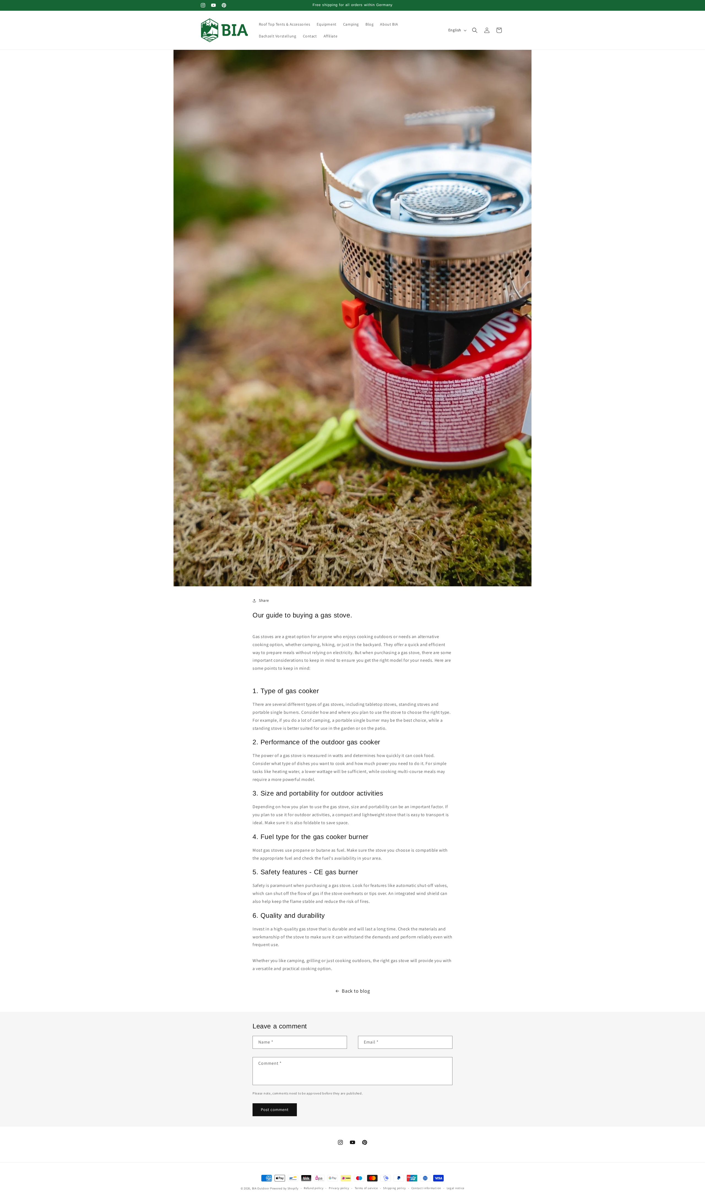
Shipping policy (394, 1188)
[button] (475, 30)
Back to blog (356, 991)
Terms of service (366, 1188)
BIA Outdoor (261, 1188)
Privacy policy (339, 1188)
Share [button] (264, 600)
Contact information (426, 1188)
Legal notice (455, 1188)
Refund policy (313, 1188)
